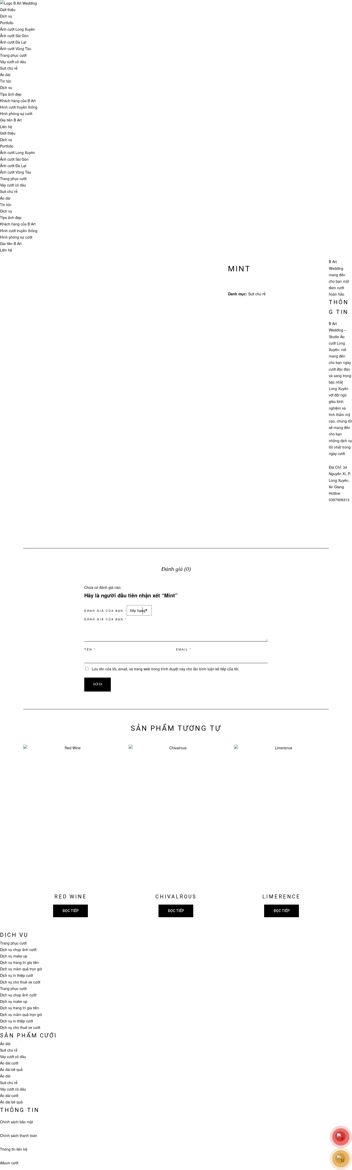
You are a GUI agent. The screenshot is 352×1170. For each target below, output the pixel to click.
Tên (90, 649)
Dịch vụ (6, 16)
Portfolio (6, 22)
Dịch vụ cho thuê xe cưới (20, 982)
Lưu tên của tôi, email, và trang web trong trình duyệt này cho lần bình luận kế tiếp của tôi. (165, 668)
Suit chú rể (9, 68)
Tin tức (5, 81)
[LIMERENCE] (281, 816)
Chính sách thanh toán (18, 1135)
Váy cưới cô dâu (13, 61)
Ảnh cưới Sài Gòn (14, 35)
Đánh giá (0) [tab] (176, 569)
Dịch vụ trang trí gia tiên (19, 962)
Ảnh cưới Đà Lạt (13, 42)
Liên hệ (6, 126)
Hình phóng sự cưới (16, 113)
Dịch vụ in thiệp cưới (16, 975)
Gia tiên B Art (11, 120)
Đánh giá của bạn (105, 610)
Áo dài (5, 74)
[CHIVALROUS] (176, 816)
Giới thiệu (7, 9)
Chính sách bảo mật (16, 1121)
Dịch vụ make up (13, 955)
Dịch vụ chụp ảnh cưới (18, 949)
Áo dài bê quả (11, 1069)
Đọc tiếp (70, 911)
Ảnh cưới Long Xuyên (17, 29)
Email (183, 649)
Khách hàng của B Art (18, 100)
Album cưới (9, 1162)
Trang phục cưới (13, 55)
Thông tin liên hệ (13, 1149)
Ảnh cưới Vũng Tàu (15, 48)
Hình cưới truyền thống (18, 107)
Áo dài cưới (9, 1063)
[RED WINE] (70, 816)
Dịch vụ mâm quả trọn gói (21, 968)
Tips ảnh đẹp (10, 94)
